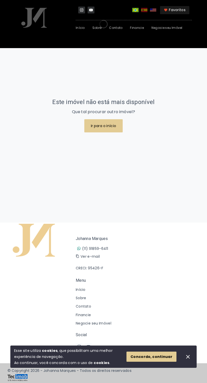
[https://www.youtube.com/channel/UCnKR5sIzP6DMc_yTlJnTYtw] (91, 10)
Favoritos (177, 9)
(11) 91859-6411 (95, 248)
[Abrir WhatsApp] (194, 370)
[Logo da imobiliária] (34, 293)
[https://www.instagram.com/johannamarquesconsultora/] (81, 10)
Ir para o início (103, 125)
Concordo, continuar (151, 356)
